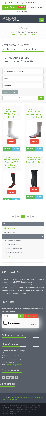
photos (4, 405)
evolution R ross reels (23, 411)
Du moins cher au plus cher (13, 249)
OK (40, 98)
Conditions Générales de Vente (22, 397)
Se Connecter (23, 11)
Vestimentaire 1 (32, 32)
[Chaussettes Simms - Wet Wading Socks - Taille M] (11, 129)
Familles (7, 78)
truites (39, 405)
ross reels (37, 407)
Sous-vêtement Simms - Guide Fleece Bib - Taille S (34, 160)
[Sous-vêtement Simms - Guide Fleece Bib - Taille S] (34, 177)
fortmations (6, 407)
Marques (7, 85)
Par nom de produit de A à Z (13, 241)
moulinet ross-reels (8, 409)
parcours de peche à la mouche (18, 405)
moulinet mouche (17, 407)
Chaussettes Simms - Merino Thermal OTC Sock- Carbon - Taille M (11, 162)
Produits (21, 32)
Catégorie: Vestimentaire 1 (14, 71)
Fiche (17, 149)
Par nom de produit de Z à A (13, 245)
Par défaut (7, 257)
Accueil (12, 32)
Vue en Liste (10, 232)
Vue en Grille (10, 228)
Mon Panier (14, 7)
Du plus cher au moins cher (13, 253)
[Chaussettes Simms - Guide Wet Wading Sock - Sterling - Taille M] (34, 129)
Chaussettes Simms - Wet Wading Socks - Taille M (11, 112)
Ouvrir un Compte (36, 7)
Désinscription (30, 316)
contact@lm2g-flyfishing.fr (15, 3)
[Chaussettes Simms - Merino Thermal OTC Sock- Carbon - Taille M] (11, 180)
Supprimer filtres (10, 92)
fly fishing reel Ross (21, 409)
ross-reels (33, 409)
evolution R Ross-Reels (9, 413)
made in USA (28, 407)
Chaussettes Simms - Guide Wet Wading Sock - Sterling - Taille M (34, 112)
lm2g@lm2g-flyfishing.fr (16, 365)
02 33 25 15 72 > (34, 3)
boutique (32, 405)
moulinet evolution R (9, 411)
